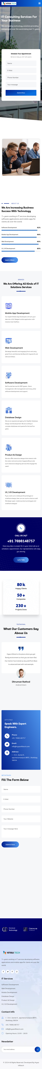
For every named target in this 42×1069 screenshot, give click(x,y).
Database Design (13, 417)
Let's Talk (21, 560)
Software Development (16, 382)
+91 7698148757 (18, 738)
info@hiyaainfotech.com (21, 746)
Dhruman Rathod (21, 681)
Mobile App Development (17, 313)
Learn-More (9, 260)
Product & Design (13, 454)
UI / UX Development (15, 492)
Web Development (14, 348)
